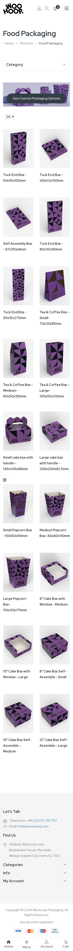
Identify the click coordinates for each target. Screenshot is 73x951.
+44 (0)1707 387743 (42, 820)
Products (26, 43)
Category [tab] (14, 64)
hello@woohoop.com (33, 826)
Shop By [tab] (4, 480)
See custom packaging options (36, 98)
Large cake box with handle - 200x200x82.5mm (54, 463)
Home (9, 43)
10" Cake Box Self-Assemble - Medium (17, 746)
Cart (65, 946)
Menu (27, 947)
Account (47, 946)
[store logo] (13, 8)
